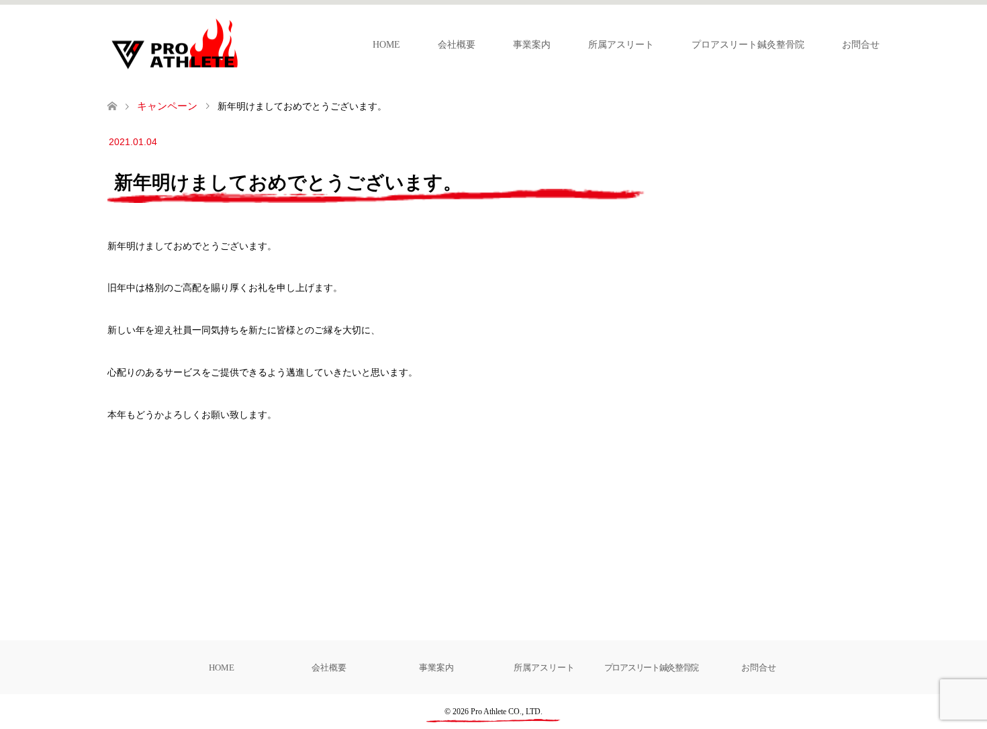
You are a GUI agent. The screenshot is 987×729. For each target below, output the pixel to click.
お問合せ (861, 45)
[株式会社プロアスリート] (241, 44)
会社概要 (456, 45)
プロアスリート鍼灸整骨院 (748, 45)
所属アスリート (621, 45)
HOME (386, 45)
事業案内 (532, 45)
